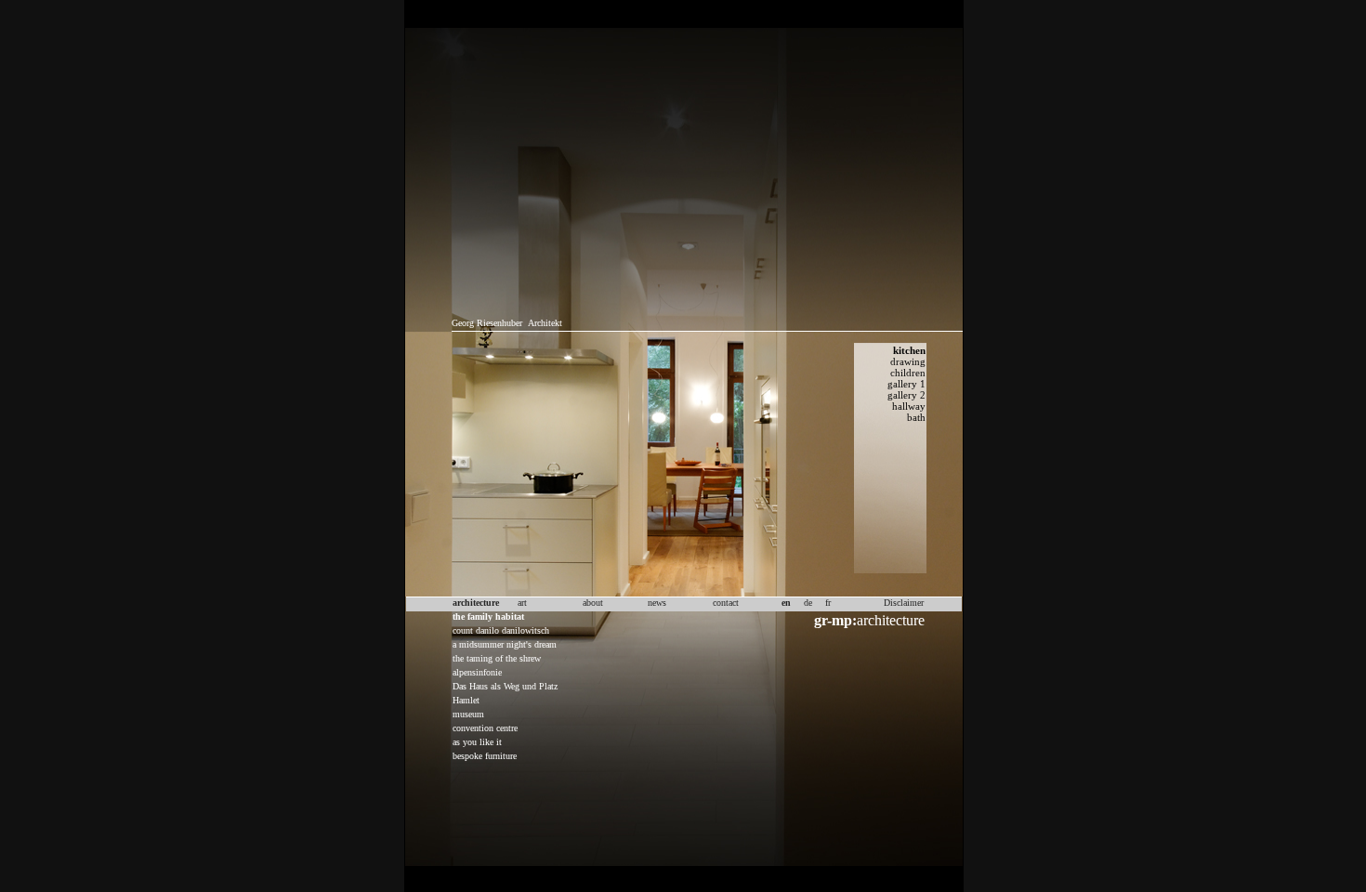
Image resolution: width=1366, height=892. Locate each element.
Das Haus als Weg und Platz (505, 686)
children (908, 372)
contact (726, 602)
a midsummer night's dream (505, 644)
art (522, 602)
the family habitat (488, 616)
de (808, 602)
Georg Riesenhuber (487, 323)
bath (916, 417)
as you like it (477, 742)
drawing (908, 361)
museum (468, 714)
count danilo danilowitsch (501, 630)
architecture (869, 620)
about (593, 602)
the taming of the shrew (497, 658)
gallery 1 (906, 383)
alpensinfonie (477, 672)
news (657, 602)
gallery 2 (906, 394)
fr (828, 602)
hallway (909, 406)
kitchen (909, 350)
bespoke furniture (485, 756)
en (786, 602)
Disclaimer (904, 602)
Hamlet (466, 700)
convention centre (485, 728)
